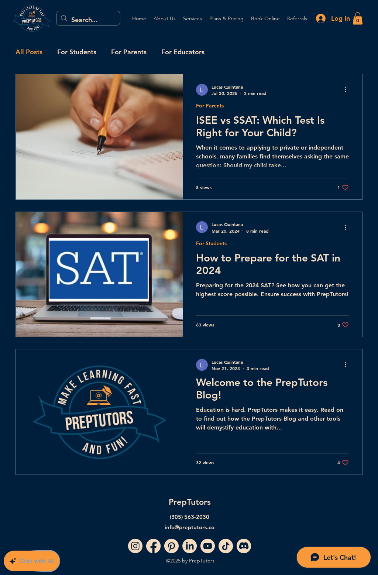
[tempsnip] (244, 546)
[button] (358, 18)
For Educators (183, 52)
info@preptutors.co (189, 527)
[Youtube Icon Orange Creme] (207, 546)
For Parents (129, 52)
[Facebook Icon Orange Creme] (153, 546)
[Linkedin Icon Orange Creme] (189, 546)
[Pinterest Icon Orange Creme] (171, 546)
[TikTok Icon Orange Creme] (226, 546)
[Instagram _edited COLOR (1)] (135, 546)
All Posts (29, 52)
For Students (76, 52)
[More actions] (347, 89)
